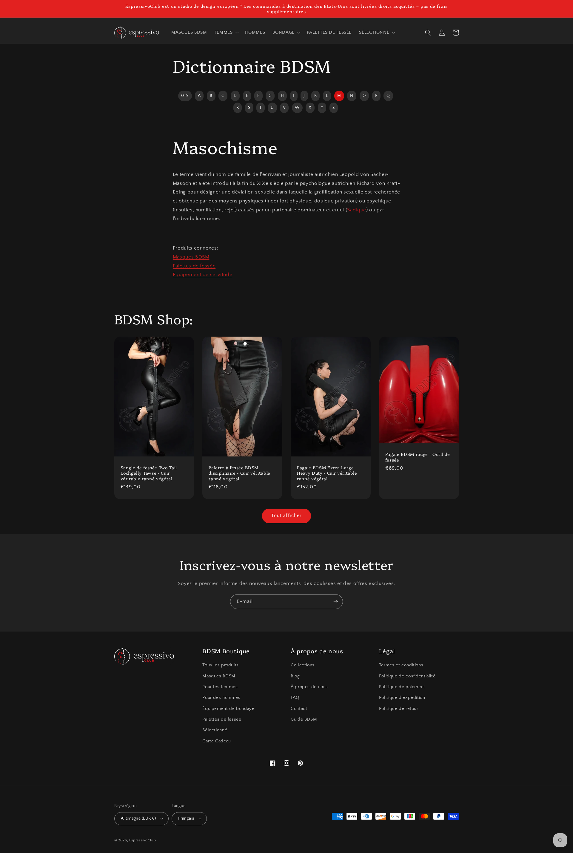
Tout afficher (286, 515)
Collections (303, 665)
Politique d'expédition (402, 697)
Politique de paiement (402, 687)
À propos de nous (309, 687)
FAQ (295, 697)
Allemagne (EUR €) (138, 818)
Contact (299, 708)
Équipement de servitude (202, 274)
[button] (226, 32)
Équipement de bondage (228, 708)
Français (186, 818)
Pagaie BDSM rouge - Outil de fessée (417, 456)
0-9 (185, 95)
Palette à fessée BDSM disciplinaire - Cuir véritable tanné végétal (239, 473)
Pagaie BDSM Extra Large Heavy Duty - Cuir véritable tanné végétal (327, 473)
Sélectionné (214, 730)
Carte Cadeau (216, 741)
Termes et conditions (401, 665)
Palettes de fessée (194, 266)
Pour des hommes (221, 697)
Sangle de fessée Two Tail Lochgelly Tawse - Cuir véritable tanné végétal (149, 473)
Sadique (356, 210)
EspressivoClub (142, 840)
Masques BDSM (191, 257)
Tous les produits (220, 665)
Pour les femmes (220, 687)
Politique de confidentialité (407, 676)
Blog (295, 676)
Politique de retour (398, 708)
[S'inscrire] (336, 601)
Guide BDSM (304, 719)
